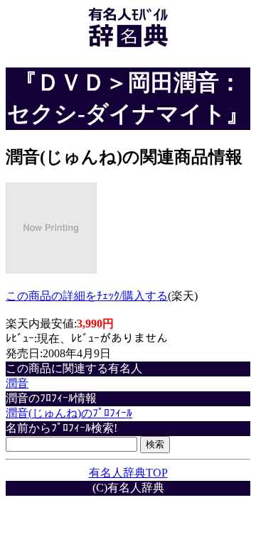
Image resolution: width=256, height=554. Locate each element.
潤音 (17, 383)
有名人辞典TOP (128, 473)
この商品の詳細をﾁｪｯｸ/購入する (87, 296)
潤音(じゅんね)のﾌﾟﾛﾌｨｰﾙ (69, 413)
